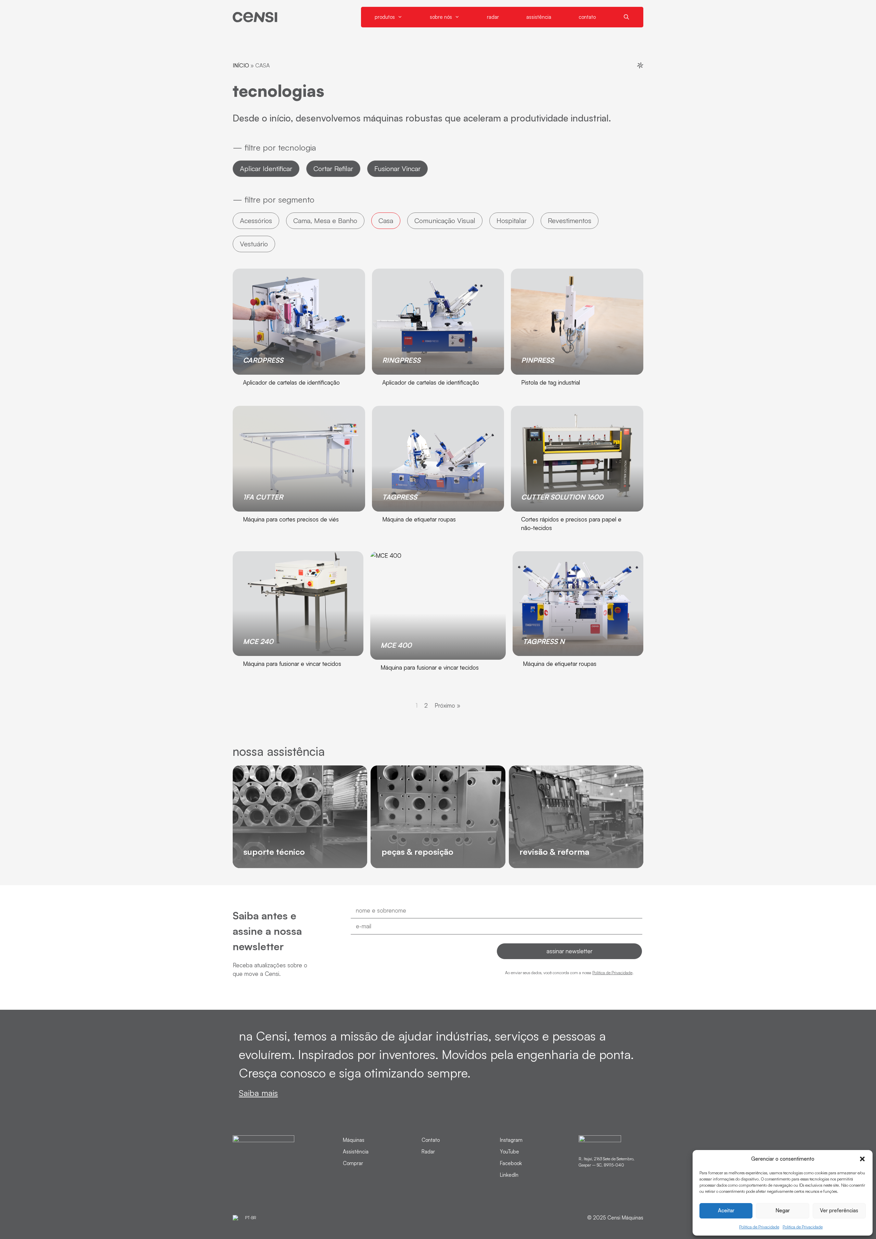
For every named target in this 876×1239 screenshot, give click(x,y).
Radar (428, 1151)
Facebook (511, 1163)
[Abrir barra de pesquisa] (626, 17)
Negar (782, 1210)
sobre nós (441, 17)
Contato (431, 1140)
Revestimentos (569, 220)
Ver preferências (839, 1210)
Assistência (356, 1151)
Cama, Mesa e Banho (325, 220)
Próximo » (447, 705)
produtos (385, 17)
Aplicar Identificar (266, 168)
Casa (385, 220)
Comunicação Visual (444, 220)
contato (587, 17)
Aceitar (726, 1210)
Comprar (353, 1163)
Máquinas (353, 1140)
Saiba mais (258, 1093)
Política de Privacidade (759, 1226)
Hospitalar (512, 220)
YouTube (509, 1151)
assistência (538, 17)
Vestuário (254, 244)
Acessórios (256, 220)
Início (241, 65)
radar (493, 17)
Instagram (511, 1140)
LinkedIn (509, 1175)
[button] (862, 1159)
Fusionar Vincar (397, 168)
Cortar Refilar (333, 168)
